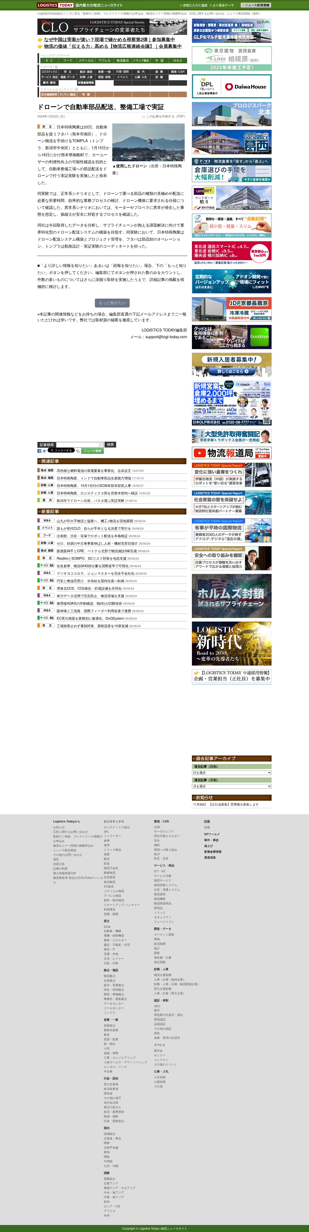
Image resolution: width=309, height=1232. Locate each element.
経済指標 (160, 943)
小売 (107, 1048)
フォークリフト (164, 921)
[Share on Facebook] (39, 450)
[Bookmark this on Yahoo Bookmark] (78, 450)
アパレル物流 (112, 895)
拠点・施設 (86, 72)
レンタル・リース (115, 1066)
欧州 (107, 1201)
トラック (160, 912)
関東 (107, 1143)
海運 (107, 854)
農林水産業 (111, 1030)
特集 (86, 94)
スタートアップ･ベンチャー (122, 904)
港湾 (107, 845)
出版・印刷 (111, 963)
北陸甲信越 (111, 1147)
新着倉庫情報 (86, 83)
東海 (107, 1152)
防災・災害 (161, 858)
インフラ (109, 1012)
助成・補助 (111, 1116)
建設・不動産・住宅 (117, 944)
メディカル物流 (114, 891)
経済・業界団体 (114, 1111)
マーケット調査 (164, 934)
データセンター (114, 1003)
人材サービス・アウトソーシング (125, 1062)
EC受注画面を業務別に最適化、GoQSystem (90, 618)
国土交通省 (111, 1084)
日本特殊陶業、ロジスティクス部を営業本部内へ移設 (97, 492)
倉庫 (107, 840)
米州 (107, 1215)
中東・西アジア (114, 1197)
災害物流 (109, 877)
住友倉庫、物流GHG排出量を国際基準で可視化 (93, 565)
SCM (107, 926)
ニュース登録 (92, 451)
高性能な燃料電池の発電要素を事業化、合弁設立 (94, 470)
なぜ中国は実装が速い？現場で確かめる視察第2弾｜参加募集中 (109, 39)
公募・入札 (141, 77)
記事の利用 (60, 868)
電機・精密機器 (114, 935)
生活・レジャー (114, 958)
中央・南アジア (114, 1192)
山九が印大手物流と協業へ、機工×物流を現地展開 (95, 520)
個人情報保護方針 (64, 873)
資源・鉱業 (111, 1039)
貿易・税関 (111, 914)
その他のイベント (165, 1064)
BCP (157, 854)
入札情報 (160, 1077)
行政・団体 (123, 72)
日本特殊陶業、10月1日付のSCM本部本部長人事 (94, 485)
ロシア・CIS (112, 1206)
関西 (107, 1156)
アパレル (104, 60)
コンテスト (161, 1059)
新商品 (158, 908)
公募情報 (160, 1081)
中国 (159, 60)
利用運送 (109, 909)
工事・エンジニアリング (120, 1057)
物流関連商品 (162, 903)
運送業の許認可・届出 (168, 1014)
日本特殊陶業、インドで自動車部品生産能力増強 (94, 477)
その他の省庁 (112, 1098)
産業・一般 (104, 72)
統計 (157, 948)
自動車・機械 (112, 931)
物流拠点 (123, 60)
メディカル (86, 60)
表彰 (157, 1033)
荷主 (68, 72)
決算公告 (59, 864)
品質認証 (160, 1024)
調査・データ (68, 77)
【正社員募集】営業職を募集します (234, 804)
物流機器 (160, 898)
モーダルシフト (164, 831)
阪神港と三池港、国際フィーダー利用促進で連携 (94, 610)
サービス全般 (162, 875)
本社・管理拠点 (114, 989)
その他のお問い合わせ (67, 854)
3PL (106, 831)
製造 (107, 1034)
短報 (207, 827)
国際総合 (109, 1178)
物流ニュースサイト (174, 1228)
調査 (157, 953)
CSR (157, 827)
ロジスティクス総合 (117, 827)
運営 (56, 859)
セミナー (160, 1055)
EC (49, 60)
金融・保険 (111, 1053)
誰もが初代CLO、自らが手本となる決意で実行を (94, 528)
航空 (107, 859)
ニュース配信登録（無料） (244, 13)
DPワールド (178, 77)
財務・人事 (86, 77)
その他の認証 (162, 1028)
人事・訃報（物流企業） (170, 979)
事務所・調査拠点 (115, 999)
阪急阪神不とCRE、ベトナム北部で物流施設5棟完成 (97, 550)
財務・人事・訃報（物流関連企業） (177, 984)
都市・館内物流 (114, 900)
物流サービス (162, 880)
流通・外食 (111, 954)
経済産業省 (111, 1088)
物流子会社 (111, 868)
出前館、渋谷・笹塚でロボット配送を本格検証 (92, 535)
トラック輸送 (141, 60)
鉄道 (107, 863)
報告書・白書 (162, 957)
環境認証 (160, 1019)
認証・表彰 (104, 77)
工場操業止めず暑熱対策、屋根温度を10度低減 (92, 625)
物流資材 (160, 894)
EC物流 (109, 886)
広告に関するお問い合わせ (207, 13)
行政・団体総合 (114, 1121)
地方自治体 (111, 1102)
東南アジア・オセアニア (120, 1188)
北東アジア (111, 1183)
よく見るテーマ (222, 5)
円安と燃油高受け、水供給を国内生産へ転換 (90, 580)
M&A (178, 60)
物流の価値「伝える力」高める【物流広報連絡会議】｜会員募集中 (113, 46)
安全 (157, 840)
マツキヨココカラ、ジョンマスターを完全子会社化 (95, 573)
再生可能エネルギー (167, 836)
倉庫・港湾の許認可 (167, 1037)
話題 (159, 77)
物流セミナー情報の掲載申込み (166, 13)
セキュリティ (162, 917)
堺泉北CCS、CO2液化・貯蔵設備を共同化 (89, 588)
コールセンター (114, 1008)
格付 (157, 1010)
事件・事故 (49, 83)
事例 (157, 939)
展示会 (158, 1050)
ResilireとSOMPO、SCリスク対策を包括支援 (91, 558)
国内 (141, 72)
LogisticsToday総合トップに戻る (58, 13)
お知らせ (59, 827)
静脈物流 (109, 872)
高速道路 (104, 83)
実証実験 (160, 962)
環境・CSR (178, 72)
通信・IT (109, 949)
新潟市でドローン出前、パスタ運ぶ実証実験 (90, 500)
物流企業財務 (162, 975)
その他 (158, 1086)
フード (68, 60)
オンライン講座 (68, 94)
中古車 (108, 1071)
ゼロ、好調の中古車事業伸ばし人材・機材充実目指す (97, 543)
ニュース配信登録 (64, 850)
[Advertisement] (112, 396)
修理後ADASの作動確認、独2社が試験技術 (89, 603)
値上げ (68, 83)
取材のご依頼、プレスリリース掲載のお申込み (113, 13)
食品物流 (109, 882)
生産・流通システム (167, 889)
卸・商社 (109, 1043)
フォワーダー (112, 836)
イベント (123, 77)
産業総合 (109, 1025)
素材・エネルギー (115, 940)
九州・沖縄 (111, 1166)
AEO (157, 1006)
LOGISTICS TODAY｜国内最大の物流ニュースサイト (54, 5)
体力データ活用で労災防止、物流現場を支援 (90, 595)
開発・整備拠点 (114, 994)
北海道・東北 (112, 1138)
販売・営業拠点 (114, 985)
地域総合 (109, 1133)
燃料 (157, 845)
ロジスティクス (49, 72)
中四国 (108, 1161)
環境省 (108, 1093)
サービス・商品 (49, 77)
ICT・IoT (159, 871)
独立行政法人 (112, 1107)
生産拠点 (109, 980)
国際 (159, 72)
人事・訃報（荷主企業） (170, 993)
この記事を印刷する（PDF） (166, 116)
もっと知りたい (112, 303)
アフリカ (109, 1211)
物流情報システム (165, 885)
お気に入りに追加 (194, 5)
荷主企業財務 (162, 988)
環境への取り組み (165, 849)
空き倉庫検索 (49, 94)
